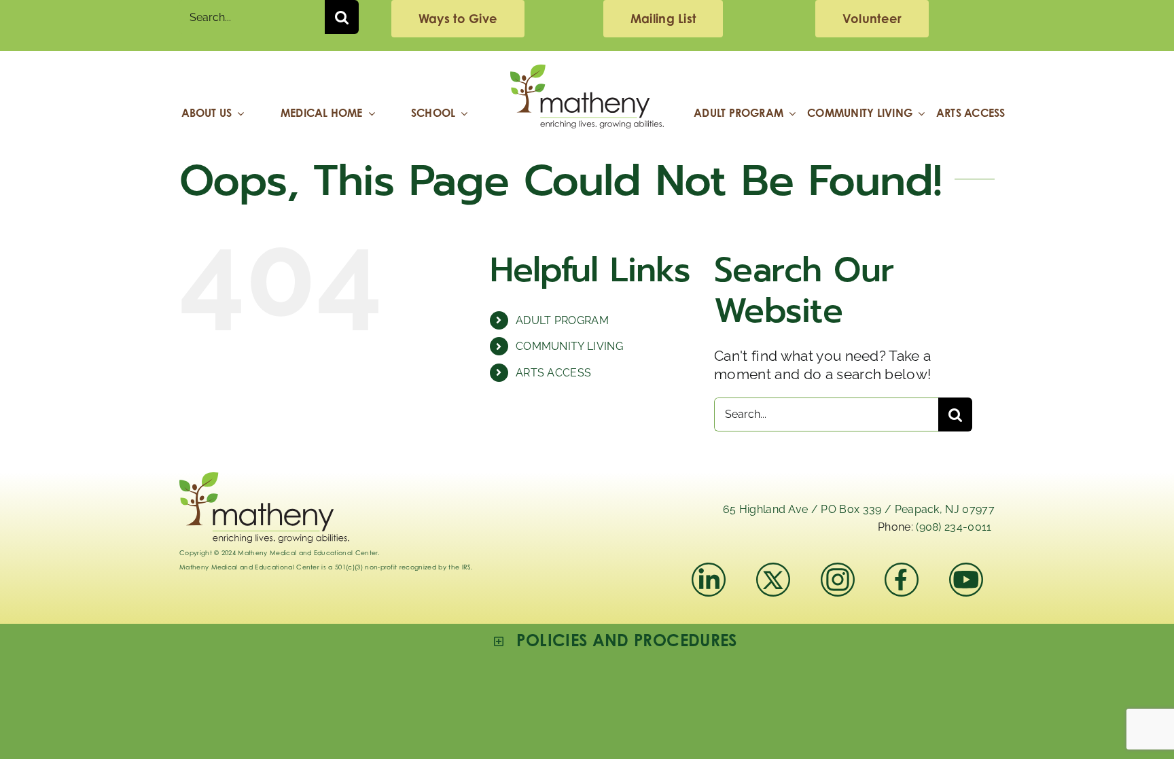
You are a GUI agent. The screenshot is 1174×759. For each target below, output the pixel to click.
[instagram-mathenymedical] (843, 580)
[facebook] (902, 569)
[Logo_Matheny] (587, 71)
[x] (773, 569)
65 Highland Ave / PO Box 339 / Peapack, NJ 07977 (859, 509)
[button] (615, 640)
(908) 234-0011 (953, 526)
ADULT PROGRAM (562, 320)
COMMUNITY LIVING (569, 346)
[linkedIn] (709, 569)
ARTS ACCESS (554, 372)
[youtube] (966, 569)
